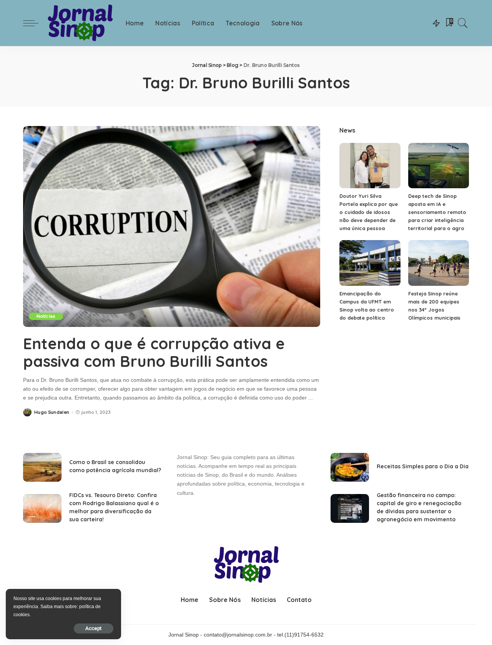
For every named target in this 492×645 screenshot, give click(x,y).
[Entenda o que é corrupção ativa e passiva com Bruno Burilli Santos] (171, 226)
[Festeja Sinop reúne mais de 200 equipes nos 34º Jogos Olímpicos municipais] (438, 263)
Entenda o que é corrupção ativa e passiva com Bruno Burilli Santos (154, 352)
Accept (93, 628)
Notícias (46, 316)
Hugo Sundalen (51, 412)
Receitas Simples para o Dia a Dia (423, 466)
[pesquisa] (463, 23)
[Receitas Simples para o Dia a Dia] (350, 467)
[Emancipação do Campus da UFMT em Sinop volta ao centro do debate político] (369, 263)
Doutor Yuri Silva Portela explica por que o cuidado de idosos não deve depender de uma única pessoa (368, 212)
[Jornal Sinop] (80, 23)
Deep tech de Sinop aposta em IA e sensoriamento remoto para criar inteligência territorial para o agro (437, 212)
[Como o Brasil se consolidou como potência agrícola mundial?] (42, 467)
